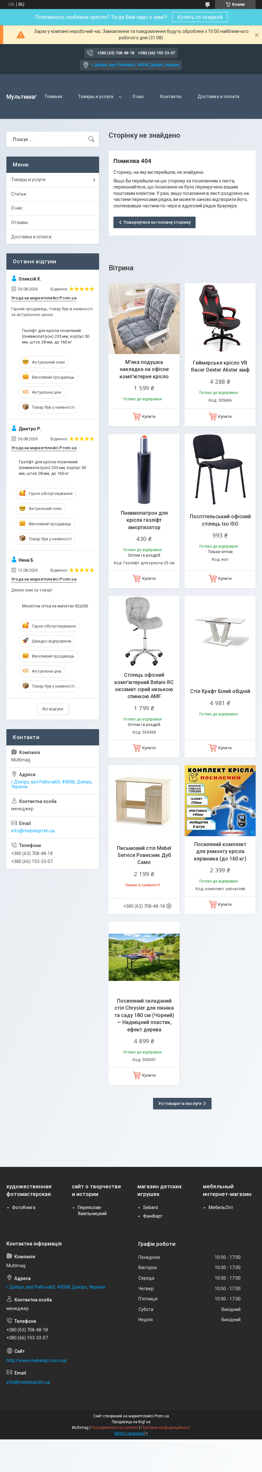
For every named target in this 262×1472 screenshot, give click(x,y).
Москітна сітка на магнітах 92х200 (55, 606)
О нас (138, 96)
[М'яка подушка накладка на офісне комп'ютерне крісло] (144, 318)
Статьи (18, 194)
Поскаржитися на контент (114, 1427)
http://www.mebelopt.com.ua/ (36, 1360)
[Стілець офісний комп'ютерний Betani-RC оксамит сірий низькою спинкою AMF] (144, 631)
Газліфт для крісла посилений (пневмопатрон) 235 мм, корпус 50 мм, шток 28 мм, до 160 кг (55, 336)
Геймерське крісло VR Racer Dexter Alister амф (220, 366)
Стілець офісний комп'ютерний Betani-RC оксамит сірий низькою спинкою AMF (144, 685)
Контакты (170, 96)
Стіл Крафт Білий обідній (220, 691)
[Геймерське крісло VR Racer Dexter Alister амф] (220, 318)
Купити (149, 416)
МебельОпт (221, 1207)
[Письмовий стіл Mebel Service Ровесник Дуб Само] (144, 800)
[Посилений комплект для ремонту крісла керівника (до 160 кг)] (220, 800)
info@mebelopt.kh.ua (33, 830)
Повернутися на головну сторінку (157, 222)
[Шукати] (91, 139)
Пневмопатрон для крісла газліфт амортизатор (144, 520)
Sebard (150, 1207)
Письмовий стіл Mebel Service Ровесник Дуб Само (144, 855)
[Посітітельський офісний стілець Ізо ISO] (220, 469)
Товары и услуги (95, 96)
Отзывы (19, 222)
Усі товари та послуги (179, 1103)
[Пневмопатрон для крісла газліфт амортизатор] (144, 469)
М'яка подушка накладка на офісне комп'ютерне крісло (144, 369)
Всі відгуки (52, 708)
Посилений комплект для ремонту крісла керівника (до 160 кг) (220, 851)
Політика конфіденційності (165, 1427)
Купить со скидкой (199, 17)
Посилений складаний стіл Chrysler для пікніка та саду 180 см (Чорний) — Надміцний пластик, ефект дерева (144, 1015)
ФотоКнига (23, 1207)
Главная (53, 96)
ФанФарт (152, 1216)
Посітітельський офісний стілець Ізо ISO (220, 520)
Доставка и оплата (218, 96)
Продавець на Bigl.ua (131, 1422)
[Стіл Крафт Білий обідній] (220, 631)
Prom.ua (161, 1416)
